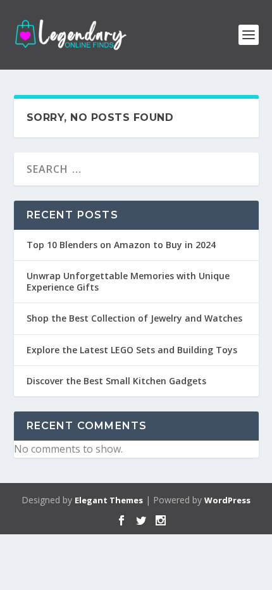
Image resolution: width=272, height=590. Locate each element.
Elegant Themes (109, 500)
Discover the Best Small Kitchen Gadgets (116, 381)
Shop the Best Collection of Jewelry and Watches (134, 318)
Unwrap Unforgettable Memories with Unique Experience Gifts (128, 281)
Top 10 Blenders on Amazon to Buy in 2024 (121, 245)
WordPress (227, 500)
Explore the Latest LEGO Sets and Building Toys (132, 350)
